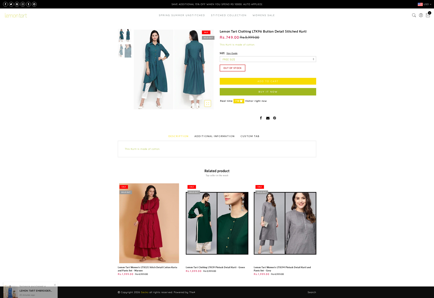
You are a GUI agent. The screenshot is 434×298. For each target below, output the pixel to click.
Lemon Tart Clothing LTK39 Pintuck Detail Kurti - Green (215, 267)
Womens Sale (264, 15)
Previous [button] (139, 71)
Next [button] (203, 71)
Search (312, 292)
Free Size (229, 59)
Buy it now (268, 91)
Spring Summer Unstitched (182, 15)
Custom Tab (250, 136)
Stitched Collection (229, 15)
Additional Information (214, 136)
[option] (173, 69)
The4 (192, 292)
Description (179, 136)
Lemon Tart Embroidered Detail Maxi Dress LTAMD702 (36, 282)
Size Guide (232, 53)
